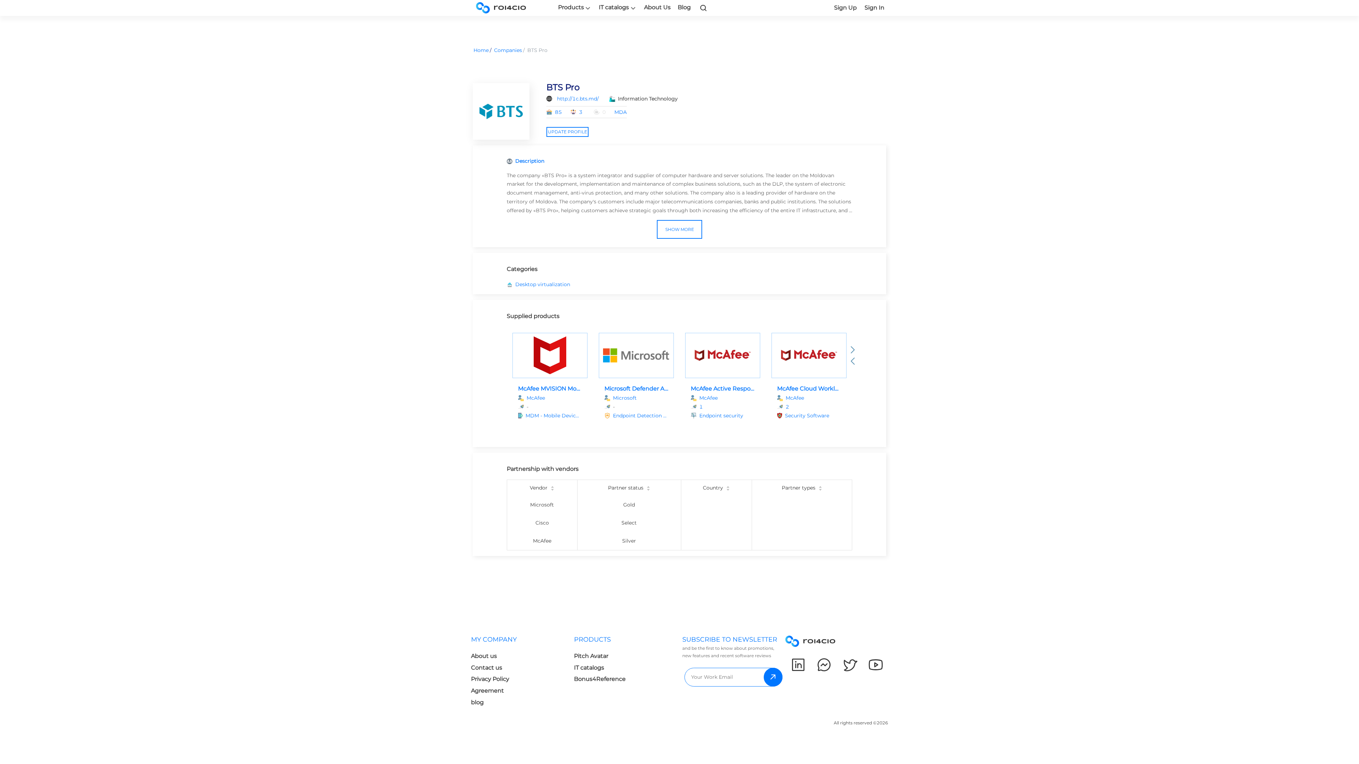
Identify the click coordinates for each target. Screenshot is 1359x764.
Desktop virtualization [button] (542, 284)
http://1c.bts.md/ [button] (578, 99)
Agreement (487, 690)
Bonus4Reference (600, 679)
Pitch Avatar (591, 656)
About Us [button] (657, 7)
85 (558, 112)
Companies (508, 50)
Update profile (567, 131)
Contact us (486, 667)
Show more (679, 229)
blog (477, 702)
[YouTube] (875, 665)
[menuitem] (522, 673)
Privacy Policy (490, 679)
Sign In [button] (874, 7)
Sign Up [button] (845, 7)
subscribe (773, 677)
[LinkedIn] (798, 665)
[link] (703, 7)
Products (571, 7)
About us (484, 656)
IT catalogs (614, 7)
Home (481, 50)
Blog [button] (684, 7)
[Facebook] (824, 665)
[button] (554, 415)
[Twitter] (849, 665)
